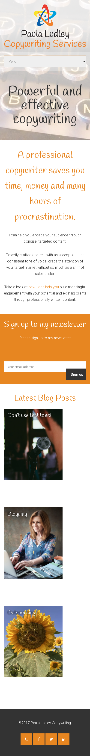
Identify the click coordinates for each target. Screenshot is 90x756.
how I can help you (43, 287)
